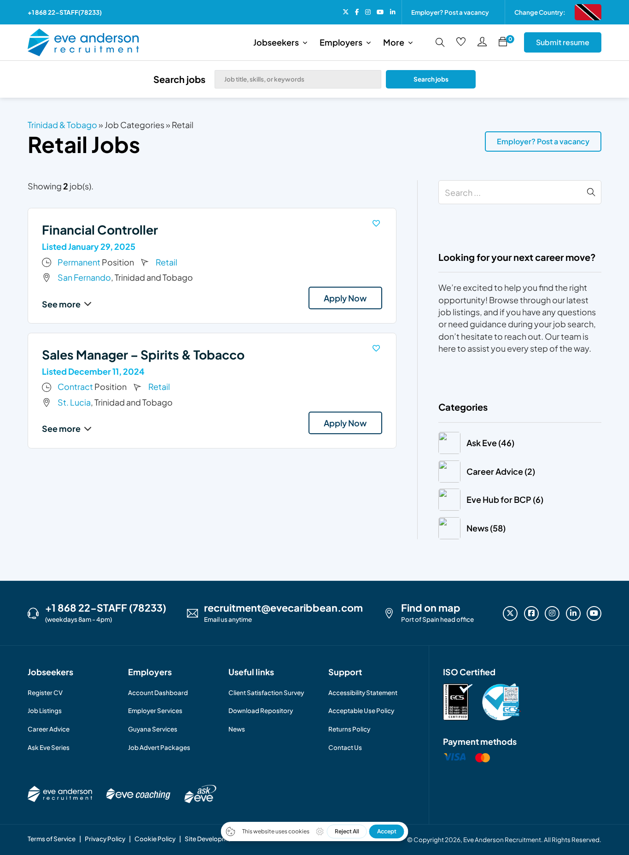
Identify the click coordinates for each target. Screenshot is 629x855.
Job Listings (45, 710)
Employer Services (155, 710)
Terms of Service (52, 839)
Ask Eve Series (49, 747)
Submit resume (562, 42)
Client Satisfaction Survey (266, 692)
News (236, 729)
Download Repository (260, 710)
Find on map (430, 608)
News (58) (486, 528)
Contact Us (345, 747)
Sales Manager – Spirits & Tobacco (143, 354)
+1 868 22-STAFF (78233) (105, 608)
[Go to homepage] (83, 42)
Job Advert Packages (159, 747)
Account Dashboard (158, 692)
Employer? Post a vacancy (450, 12)
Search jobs (431, 79)
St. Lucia (74, 402)
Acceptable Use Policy (361, 710)
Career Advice (49, 729)
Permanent (79, 262)
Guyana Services (152, 729)
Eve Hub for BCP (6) (504, 499)
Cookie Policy (154, 839)
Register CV (45, 692)
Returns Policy (349, 729)
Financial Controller (100, 229)
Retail (166, 262)
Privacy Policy (105, 839)
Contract (75, 386)
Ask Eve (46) (490, 442)
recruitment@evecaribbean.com (283, 608)
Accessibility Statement (362, 692)
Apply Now (345, 298)
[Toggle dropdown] (305, 42)
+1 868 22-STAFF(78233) (65, 12)
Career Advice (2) (500, 471)
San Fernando (84, 277)
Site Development (211, 839)
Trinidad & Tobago (62, 124)
